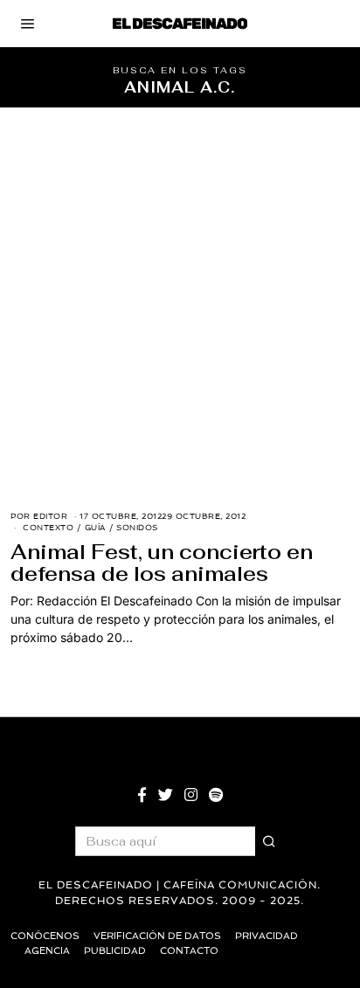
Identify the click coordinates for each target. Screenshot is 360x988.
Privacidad (266, 936)
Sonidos (137, 527)
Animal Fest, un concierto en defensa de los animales (161, 563)
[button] (270, 841)
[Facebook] (142, 794)
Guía (95, 527)
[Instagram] (191, 794)
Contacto (189, 951)
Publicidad (115, 951)
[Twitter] (165, 794)
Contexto (48, 527)
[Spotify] (215, 794)
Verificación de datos (157, 936)
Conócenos (45, 936)
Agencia (47, 951)
